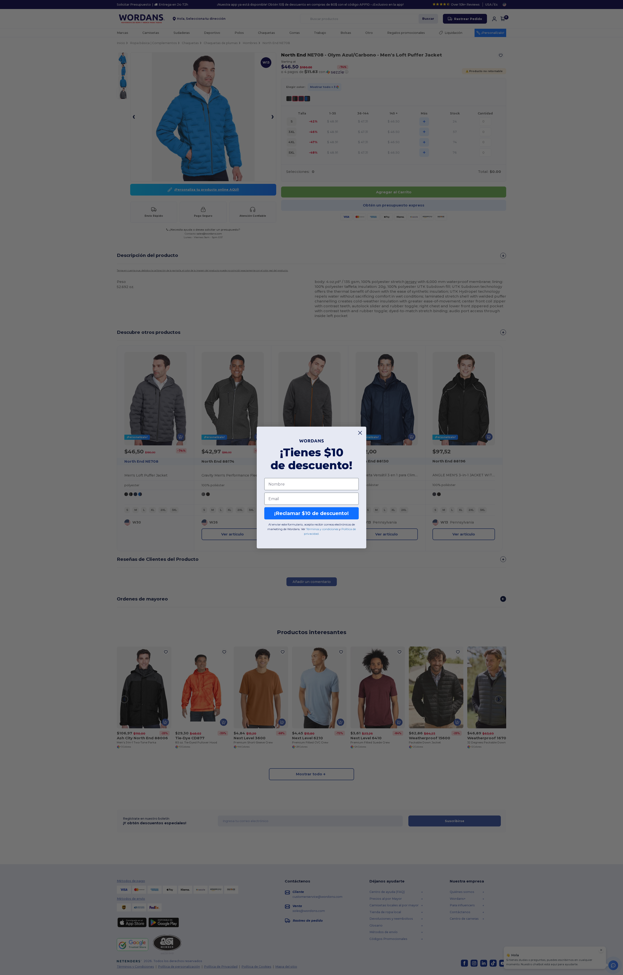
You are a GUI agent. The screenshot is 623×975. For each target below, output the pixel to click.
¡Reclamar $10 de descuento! (311, 513)
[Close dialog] (360, 433)
